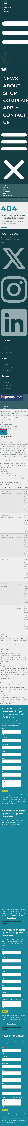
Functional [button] (3, 634)
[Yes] (11, 781)
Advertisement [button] (5, 678)
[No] (11, 782)
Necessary (4, 471)
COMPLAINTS (7, 7)
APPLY (5, 9)
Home (3, 200)
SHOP (5, 5)
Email (4, 751)
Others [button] (2, 693)
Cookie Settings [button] (5, 426)
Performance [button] (4, 649)
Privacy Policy (11, 803)
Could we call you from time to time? (12, 779)
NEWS (5, 1)
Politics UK (10, 200)
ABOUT (5, 3)
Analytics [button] (3, 664)
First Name (5, 737)
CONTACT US (7, 11)
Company (5, 758)
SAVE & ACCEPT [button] (5, 704)
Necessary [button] (3, 469)
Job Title (4, 765)
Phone (4, 772)
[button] (14, 155)
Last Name (5, 744)
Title (3, 729)
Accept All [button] (14, 426)
